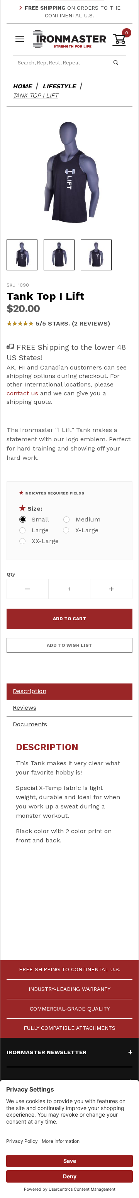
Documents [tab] (30, 724)
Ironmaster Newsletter (46, 1052)
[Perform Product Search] (116, 63)
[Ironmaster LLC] (70, 38)
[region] (69, 255)
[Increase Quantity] (111, 589)
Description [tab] (29, 691)
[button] (22, 255)
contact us (22, 393)
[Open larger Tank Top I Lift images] (69, 174)
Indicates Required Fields (54, 493)
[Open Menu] (20, 39)
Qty (11, 574)
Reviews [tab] (24, 707)
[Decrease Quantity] (28, 589)
